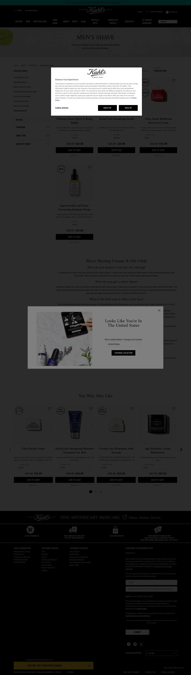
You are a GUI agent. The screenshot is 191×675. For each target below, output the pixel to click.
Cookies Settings (61, 108)
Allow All (128, 108)
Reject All (107, 108)
